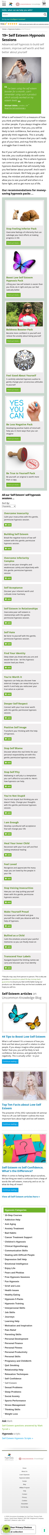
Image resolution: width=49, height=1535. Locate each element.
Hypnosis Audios (24, 1478)
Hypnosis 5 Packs (14, 1299)
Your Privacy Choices (21, 1527)
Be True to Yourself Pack (20, 473)
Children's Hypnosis (15, 1242)
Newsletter (24, 1503)
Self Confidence (13, 1378)
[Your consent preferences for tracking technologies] (44, 1530)
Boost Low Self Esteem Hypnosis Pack (19, 279)
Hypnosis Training (14, 1303)
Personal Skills (12, 1356)
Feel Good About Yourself (21, 375)
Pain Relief (10, 1330)
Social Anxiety (12, 1396)
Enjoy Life (10, 1268)
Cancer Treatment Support (18, 1237)
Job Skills (10, 1312)
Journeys (9, 1317)
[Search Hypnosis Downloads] (45, 14)
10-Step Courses (13, 1215)
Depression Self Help (16, 1259)
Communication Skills (16, 1250)
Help (24, 1491)
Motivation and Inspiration (18, 1325)
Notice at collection (13, 1531)
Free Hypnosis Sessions (17, 1277)
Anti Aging (10, 1224)
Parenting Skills (13, 1334)
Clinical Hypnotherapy (16, 1246)
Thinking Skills (12, 1409)
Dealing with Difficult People (19, 1255)
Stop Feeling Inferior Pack (21, 228)
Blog (24, 1484)
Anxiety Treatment (14, 1228)
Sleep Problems (13, 1392)
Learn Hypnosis (24, 1474)
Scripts (24, 1481)
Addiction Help (12, 1219)
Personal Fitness (13, 1347)
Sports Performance (15, 1400)
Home (24, 1468)
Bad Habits (10, 1233)
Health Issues (12, 1290)
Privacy (24, 1497)
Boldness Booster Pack (19, 329)
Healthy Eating (12, 1295)
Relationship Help (14, 1370)
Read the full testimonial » (15, 108)
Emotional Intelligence (16, 1264)
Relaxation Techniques (16, 1374)
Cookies (24, 1500)
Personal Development (16, 1339)
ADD (9, 525)
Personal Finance (14, 1343)
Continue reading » (10, 1061)
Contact (24, 1494)
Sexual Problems (13, 1387)
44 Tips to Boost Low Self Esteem (23, 1036)
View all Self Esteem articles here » (21, 1196)
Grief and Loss (12, 1286)
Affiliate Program (24, 1487)
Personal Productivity (16, 1352)
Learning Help (12, 1321)
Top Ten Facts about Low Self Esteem (21, 1106)
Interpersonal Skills (15, 1308)
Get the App (24, 1507)
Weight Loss (11, 1414)
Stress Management (15, 1405)
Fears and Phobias (14, 1272)
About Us (24, 1471)
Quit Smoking (12, 1365)
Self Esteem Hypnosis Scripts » (17, 1438)
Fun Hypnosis (12, 1281)
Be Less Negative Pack (19, 424)
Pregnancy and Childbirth (18, 1361)
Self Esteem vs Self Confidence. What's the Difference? (22, 1169)
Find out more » (13, 243)
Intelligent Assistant (17, 19)
